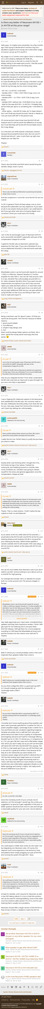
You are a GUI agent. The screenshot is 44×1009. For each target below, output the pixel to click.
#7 (42, 355)
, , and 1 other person (20, 445)
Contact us (4, 1000)
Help (33, 1000)
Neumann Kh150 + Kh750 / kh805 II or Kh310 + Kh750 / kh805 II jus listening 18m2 (24, 957)
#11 (42, 492)
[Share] (39, 41)
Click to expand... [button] (22, 618)
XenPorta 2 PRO (5, 1007)
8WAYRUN (24, 1007)
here (27, 13)
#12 (42, 531)
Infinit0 (5, 28)
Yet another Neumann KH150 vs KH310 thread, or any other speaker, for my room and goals (23, 936)
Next (22, 919)
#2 (42, 161)
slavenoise (9, 961)
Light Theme (7, 997)
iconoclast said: (7, 189)
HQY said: (5, 430)
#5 (42, 268)
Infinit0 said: (6, 710)
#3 (42, 184)
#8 (42, 395)
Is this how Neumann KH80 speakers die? (23, 976)
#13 (42, 566)
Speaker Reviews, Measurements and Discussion (26, 941)
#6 (42, 313)
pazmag (8, 970)
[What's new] (37, 2)
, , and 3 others (17, 341)
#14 (42, 597)
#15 (42, 649)
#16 (42, 673)
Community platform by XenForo (18, 1004)
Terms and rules (15, 1000)
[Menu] (2, 2)
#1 (42, 41)
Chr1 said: (5, 359)
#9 (42, 426)
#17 (42, 706)
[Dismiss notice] (41, 8)
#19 (42, 826)
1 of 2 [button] (16, 919)
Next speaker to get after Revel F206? (21, 947)
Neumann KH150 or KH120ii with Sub (21, 967)
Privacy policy (25, 1000)
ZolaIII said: (6, 601)
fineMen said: (6, 831)
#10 (42, 459)
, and (13, 170)
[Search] (41, 2)
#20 (42, 872)
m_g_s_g (8, 979)
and (9, 217)
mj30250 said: (6, 877)
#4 (42, 231)
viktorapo (8, 941)
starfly (7, 949)
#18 (42, 788)
